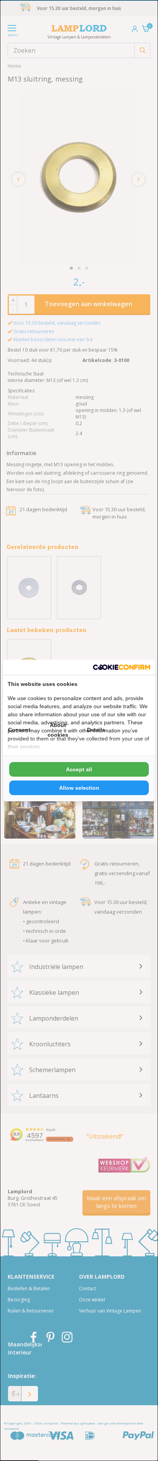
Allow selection (79, 788)
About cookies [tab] (58, 730)
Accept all (79, 769)
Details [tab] (96, 730)
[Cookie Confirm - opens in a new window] (121, 667)
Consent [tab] (19, 730)
